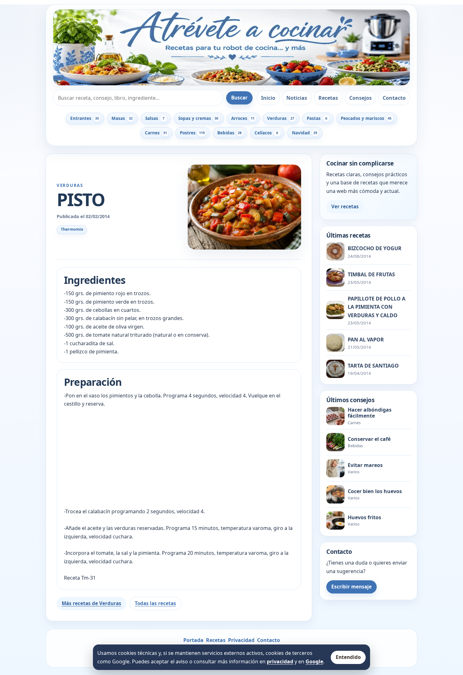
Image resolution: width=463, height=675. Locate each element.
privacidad (280, 661)
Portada (193, 640)
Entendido (348, 657)
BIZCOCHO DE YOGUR (375, 248)
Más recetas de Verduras (91, 603)
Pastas (317, 118)
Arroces (242, 118)
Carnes (156, 133)
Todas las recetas (155, 603)
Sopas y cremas (198, 118)
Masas (121, 118)
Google (314, 661)
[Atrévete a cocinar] (231, 47)
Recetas (328, 97)
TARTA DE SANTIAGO (373, 365)
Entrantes (84, 118)
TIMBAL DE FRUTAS (371, 274)
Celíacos (266, 133)
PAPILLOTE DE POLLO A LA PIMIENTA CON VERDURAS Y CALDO (376, 307)
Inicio (268, 97)
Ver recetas (345, 206)
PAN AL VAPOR (366, 339)
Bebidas (229, 133)
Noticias (296, 97)
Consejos (360, 97)
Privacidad (241, 640)
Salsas (154, 118)
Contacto (394, 97)
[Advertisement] (179, 457)
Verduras (280, 118)
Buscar (239, 97)
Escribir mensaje (351, 586)
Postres (192, 133)
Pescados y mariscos (366, 118)
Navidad (304, 133)
